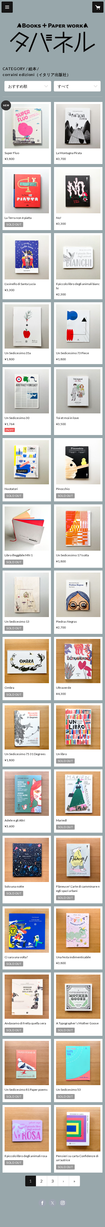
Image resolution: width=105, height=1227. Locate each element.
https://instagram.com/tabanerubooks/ (63, 1203)
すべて (63, 86)
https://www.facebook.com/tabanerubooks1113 (42, 1203)
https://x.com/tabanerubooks (52, 1203)
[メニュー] (7, 7)
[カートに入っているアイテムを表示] (97, 7)
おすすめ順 (17, 86)
